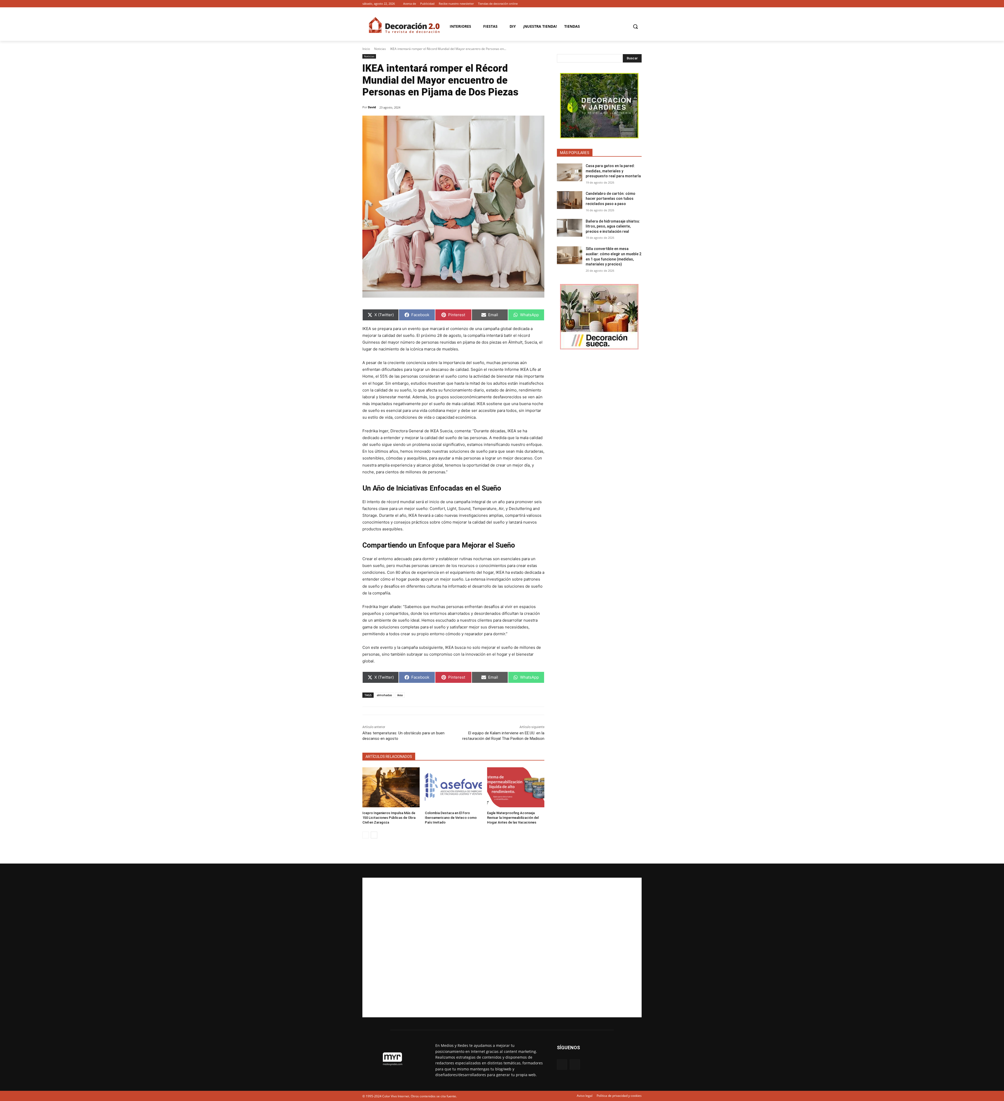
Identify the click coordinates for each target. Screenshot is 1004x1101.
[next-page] (374, 835)
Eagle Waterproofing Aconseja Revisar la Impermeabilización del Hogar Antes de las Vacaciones (513, 817)
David (372, 107)
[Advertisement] (502, 947)
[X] (639, 4)
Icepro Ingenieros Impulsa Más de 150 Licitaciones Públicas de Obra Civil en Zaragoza (388, 817)
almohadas (384, 695)
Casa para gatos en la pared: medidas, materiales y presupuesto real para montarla (613, 171)
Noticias (380, 49)
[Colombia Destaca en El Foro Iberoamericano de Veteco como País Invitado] (453, 787)
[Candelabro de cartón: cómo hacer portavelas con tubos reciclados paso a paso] (569, 200)
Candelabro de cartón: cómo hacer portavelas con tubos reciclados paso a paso (610, 198)
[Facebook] (631, 4)
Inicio (366, 49)
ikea (400, 695)
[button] (635, 26)
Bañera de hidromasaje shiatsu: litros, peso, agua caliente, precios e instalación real (613, 226)
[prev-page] (365, 835)
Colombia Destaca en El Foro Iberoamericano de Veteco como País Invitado (451, 817)
